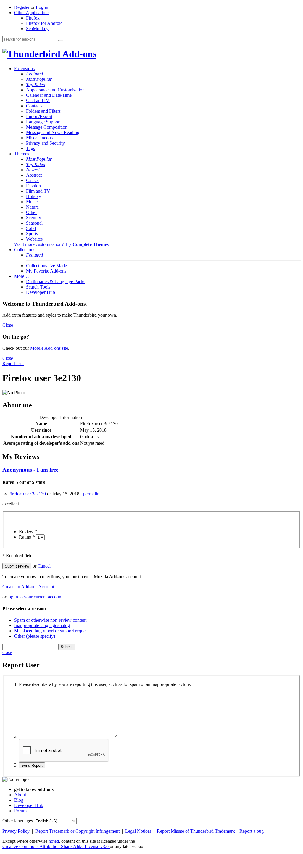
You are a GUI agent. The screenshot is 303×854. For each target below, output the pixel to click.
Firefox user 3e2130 (27, 493)
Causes (32, 180)
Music (32, 201)
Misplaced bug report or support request (51, 630)
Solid (31, 228)
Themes (21, 153)
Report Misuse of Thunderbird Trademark (196, 831)
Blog (18, 800)
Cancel (44, 565)
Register (22, 7)
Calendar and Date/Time (49, 95)
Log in (42, 7)
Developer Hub (40, 292)
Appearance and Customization (55, 89)
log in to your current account (34, 596)
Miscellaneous (39, 137)
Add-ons (78, 54)
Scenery (33, 217)
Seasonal (34, 222)
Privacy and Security (45, 143)
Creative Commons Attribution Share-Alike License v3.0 (56, 846)
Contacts (34, 105)
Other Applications (31, 12)
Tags (30, 148)
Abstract (34, 175)
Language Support (43, 121)
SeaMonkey (37, 28)
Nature (32, 207)
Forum (20, 810)
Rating (27, 536)
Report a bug (251, 831)
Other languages (17, 820)
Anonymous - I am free (30, 470)
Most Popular (39, 79)
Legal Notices (138, 831)
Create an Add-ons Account (28, 586)
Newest (33, 169)
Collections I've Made (46, 265)
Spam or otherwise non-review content (50, 620)
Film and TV (38, 191)
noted (54, 841)
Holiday (33, 196)
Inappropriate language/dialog (42, 625)
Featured (34, 73)
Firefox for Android (44, 23)
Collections (24, 249)
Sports (32, 233)
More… (21, 276)
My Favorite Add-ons (46, 270)
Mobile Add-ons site (49, 348)
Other (31, 212)
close (7, 652)
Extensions (24, 68)
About (20, 794)
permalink (92, 493)
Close (7, 325)
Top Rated (35, 84)
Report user (13, 363)
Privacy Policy (16, 831)
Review (28, 531)
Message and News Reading (52, 132)
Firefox (33, 17)
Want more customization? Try (61, 244)
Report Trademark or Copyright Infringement (78, 831)
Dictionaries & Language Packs (55, 281)
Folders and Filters (43, 111)
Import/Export (39, 116)
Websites (34, 238)
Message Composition (46, 127)
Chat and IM (38, 100)
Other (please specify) (34, 636)
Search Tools (38, 286)
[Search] (60, 40)
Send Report (32, 765)
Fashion (33, 185)
